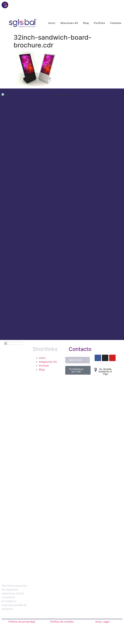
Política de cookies (62, 621)
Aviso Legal (102, 621)
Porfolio (44, 365)
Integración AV (48, 361)
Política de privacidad (21, 621)
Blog (86, 23)
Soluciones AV (69, 23)
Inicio (51, 23)
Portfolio (99, 23)
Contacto (115, 23)
